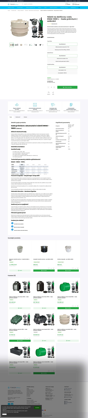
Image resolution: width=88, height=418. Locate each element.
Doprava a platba (30, 400)
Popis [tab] (11, 117)
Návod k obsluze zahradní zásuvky (21, 230)
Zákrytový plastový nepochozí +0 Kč (62, 46)
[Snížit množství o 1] (48, 87)
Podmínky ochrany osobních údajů (33, 403)
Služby (66, 0)
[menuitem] (12, 7)
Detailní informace (50, 37)
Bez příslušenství (62, 44)
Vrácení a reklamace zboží (32, 401)
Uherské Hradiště (68, 402)
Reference (70, 0)
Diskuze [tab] (25, 117)
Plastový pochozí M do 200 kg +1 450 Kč (62, 49)
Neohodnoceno (54, 23)
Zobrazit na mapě (68, 397)
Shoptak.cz (48, 416)
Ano (68, 128)
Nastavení (4, 414)
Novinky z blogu (29, 393)
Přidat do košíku (68, 87)
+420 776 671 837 (68, 388)
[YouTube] (12, 404)
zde (17, 412)
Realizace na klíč (30, 389)
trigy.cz (9, 399)
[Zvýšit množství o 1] (54, 87)
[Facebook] (9, 404)
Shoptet (42, 416)
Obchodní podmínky (30, 402)
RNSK (69, 138)
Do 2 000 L (70, 136)
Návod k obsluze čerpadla (19, 227)
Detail (21, 270)
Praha (66, 401)
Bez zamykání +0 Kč (62, 70)
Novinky (74, 0)
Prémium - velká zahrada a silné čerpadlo (71, 125)
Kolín (66, 403)
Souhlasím (37, 407)
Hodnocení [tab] (18, 117)
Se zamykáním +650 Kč (62, 72)
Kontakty (78, 0)
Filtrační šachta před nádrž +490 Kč (62, 61)
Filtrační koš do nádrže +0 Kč (62, 58)
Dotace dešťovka (30, 392)
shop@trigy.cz (68, 389)
